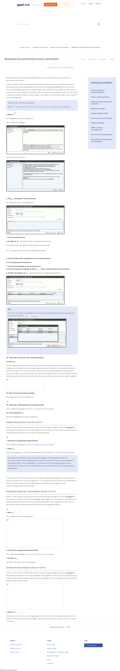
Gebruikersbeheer (81, 32)
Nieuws (49, 659)
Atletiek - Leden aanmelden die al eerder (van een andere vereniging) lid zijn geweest (39, 107)
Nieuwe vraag (51, 4)
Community (103, 59)
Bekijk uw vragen (51, 648)
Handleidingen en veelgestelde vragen (58, 652)
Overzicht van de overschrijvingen (101, 118)
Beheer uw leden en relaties (60, 47)
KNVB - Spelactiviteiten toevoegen (41, 409)
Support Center (25, 47)
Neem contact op (14, 652)
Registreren (99, 3)
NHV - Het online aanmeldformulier (102, 134)
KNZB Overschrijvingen (98, 108)
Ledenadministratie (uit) (40, 47)
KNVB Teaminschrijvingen (56, 32)
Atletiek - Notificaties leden (99, 113)
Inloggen (90, 3)
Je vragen (66, 4)
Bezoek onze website (16, 644)
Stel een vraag (51, 644)
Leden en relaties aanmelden (100, 97)
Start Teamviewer (91, 645)
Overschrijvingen (24, 478)
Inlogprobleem (70, 32)
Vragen (112, 59)
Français (83, 3)
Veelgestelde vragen (53, 656)
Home (82, 59)
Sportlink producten (15, 648)
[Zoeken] (98, 24)
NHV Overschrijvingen (98, 123)
